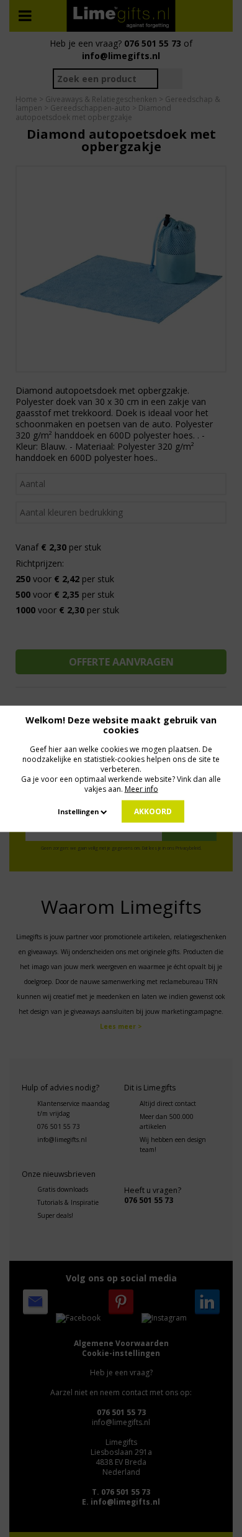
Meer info (141, 788)
